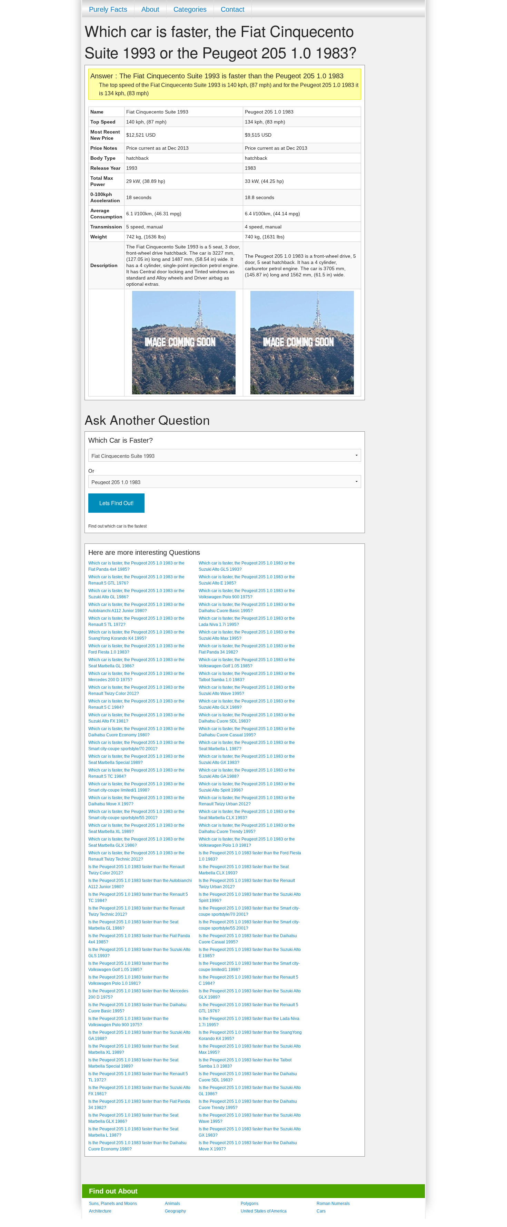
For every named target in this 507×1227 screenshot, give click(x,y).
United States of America (264, 1211)
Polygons (249, 1203)
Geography (175, 1211)
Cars (321, 1211)
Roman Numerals (333, 1203)
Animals (172, 1203)
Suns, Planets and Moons (113, 1203)
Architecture (100, 1211)
